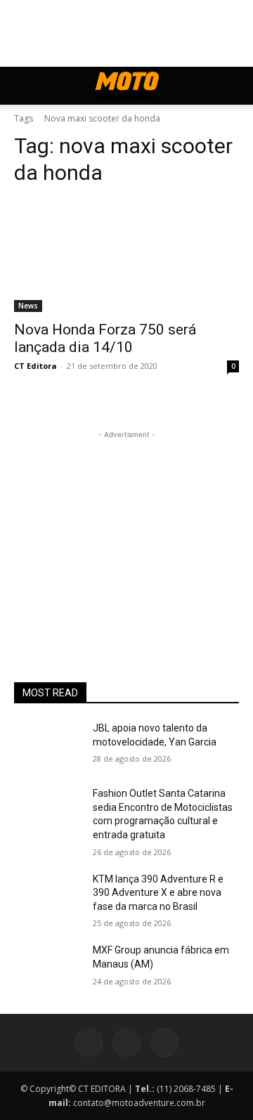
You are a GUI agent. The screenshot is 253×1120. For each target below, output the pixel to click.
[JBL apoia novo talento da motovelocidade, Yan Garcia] (48, 745)
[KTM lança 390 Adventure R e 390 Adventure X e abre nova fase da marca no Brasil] (48, 896)
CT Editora (35, 365)
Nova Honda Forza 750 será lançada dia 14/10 (105, 338)
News (28, 306)
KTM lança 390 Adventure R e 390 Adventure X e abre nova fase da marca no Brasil (158, 892)
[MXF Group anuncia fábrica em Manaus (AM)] (48, 967)
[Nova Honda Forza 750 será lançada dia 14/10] (126, 256)
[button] (23, 86)
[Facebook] (88, 1043)
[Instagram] (126, 1043)
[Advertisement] (126, 530)
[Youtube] (164, 1043)
